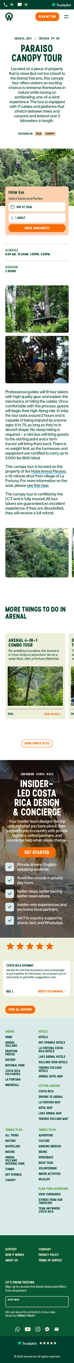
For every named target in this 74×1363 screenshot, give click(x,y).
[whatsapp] (17, 1329)
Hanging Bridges (50, 1146)
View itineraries (50, 1194)
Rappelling (12, 1146)
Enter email (14, 1300)
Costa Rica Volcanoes (12, 1072)
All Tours (12, 1135)
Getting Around (49, 1085)
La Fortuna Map (49, 1102)
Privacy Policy (26, 1315)
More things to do (37, 743)
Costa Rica (46, 1091)
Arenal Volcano (11, 1044)
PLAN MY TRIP (47, 16)
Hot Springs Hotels (52, 1042)
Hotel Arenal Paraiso (48, 471)
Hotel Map (45, 1107)
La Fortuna (13, 1079)
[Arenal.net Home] (9, 17)
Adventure (46, 1135)
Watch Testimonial (51, 991)
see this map (37, 485)
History (10, 1060)
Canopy (10, 1180)
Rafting (10, 1140)
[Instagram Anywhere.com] (37, 1329)
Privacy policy (49, 1254)
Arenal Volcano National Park (15, 1160)
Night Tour (46, 1162)
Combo (9, 1169)
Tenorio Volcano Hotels (50, 1069)
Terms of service (50, 1260)
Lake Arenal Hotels (52, 1056)
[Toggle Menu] (66, 16)
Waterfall (12, 1085)
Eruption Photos (11, 1053)
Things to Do (13, 1129)
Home (8, 1037)
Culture (44, 1140)
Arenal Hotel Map (51, 1076)
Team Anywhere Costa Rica (49, 1210)
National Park (15, 1065)
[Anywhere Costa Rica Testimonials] (37, 1343)
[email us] (56, 1329)
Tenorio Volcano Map (53, 1118)
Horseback (46, 1157)
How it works (14, 1254)
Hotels (43, 1031)
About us (11, 1260)
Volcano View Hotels (53, 1062)
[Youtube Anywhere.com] (28, 1329)
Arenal (10, 1031)
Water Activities (50, 1174)
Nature (10, 1151)
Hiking (43, 1151)
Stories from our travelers (51, 1201)
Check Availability (37, 228)
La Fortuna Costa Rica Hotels (51, 1050)
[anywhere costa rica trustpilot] (61, 5)
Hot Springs (13, 1174)
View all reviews (20, 1009)
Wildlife (44, 1179)
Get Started (37, 852)
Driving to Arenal (51, 1096)
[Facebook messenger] (47, 1329)
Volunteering (48, 1168)
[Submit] (64, 1301)
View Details (51, 714)
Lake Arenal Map (50, 1113)
